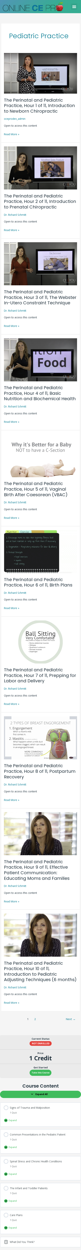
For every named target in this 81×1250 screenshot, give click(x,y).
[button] (74, 7)
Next (71, 1019)
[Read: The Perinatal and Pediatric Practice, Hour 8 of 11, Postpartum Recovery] (40, 737)
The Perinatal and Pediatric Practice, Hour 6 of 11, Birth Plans (38, 582)
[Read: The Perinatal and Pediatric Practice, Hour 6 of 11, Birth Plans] (40, 551)
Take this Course (41, 1072)
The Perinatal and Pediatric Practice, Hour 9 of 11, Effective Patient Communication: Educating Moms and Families (37, 870)
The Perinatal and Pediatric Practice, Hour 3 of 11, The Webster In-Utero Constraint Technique (40, 297)
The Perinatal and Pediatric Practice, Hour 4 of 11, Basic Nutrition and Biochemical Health (40, 393)
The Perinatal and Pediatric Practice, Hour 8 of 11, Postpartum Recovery (40, 771)
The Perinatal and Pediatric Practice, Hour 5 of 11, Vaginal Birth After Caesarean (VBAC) (36, 489)
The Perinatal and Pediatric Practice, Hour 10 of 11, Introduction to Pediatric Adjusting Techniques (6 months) (40, 971)
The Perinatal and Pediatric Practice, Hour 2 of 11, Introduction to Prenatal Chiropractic (40, 201)
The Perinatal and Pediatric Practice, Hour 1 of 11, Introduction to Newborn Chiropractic (39, 105)
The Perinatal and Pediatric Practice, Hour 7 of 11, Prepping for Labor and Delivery (40, 675)
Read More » (11, 134)
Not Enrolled (40, 1043)
